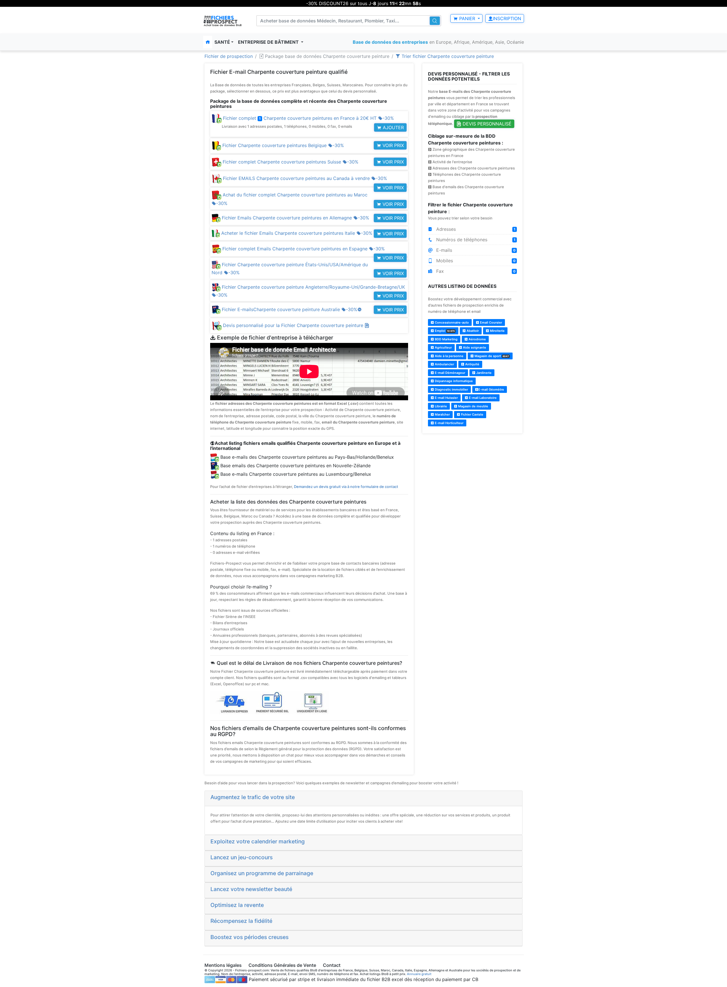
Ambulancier (444, 364)
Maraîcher (442, 414)
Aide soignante (474, 347)
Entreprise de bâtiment (269, 42)
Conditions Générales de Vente (282, 965)
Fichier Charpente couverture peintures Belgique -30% (282, 145)
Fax (475, 271)
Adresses (475, 229)
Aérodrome (477, 339)
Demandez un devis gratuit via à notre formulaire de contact (346, 486)
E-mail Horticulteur (448, 423)
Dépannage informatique (453, 381)
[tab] (363, 798)
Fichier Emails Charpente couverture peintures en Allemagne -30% (294, 218)
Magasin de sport (491, 356)
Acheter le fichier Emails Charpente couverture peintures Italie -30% (296, 233)
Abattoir (472, 331)
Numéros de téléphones (475, 239)
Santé (222, 42)
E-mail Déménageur (449, 373)
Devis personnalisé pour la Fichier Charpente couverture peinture (294, 325)
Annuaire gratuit (419, 974)
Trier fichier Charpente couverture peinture (447, 56)
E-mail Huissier (446, 398)
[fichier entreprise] (223, 21)
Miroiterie (497, 331)
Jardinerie (483, 373)
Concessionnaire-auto (451, 322)
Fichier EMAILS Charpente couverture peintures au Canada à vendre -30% (304, 178)
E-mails (475, 250)
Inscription (507, 18)
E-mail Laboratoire (482, 398)
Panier (467, 18)
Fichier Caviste (471, 414)
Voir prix (392, 145)
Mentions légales (223, 965)
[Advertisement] (472, 478)
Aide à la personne (448, 356)
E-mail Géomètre (491, 389)
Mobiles (475, 260)
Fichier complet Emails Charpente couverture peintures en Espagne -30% (303, 249)
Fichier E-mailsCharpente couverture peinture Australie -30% (291, 309)
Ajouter (392, 127)
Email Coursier (490, 322)
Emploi (444, 331)
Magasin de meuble (472, 406)
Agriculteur (443, 347)
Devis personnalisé (486, 124)
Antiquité (471, 364)
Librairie (440, 406)
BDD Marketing (445, 339)
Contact (331, 965)
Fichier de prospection (228, 56)
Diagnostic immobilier (451, 389)
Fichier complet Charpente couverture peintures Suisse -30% (289, 162)
